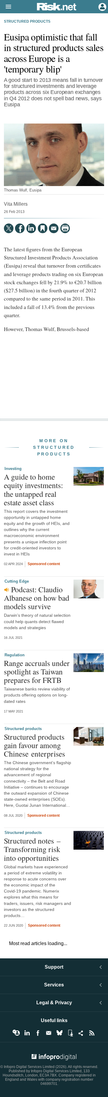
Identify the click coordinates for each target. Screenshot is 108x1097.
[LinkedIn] (31, 228)
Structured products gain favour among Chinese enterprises (34, 745)
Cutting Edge (16, 581)
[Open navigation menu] (5, 7)
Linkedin (27, 1033)
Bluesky (59, 1033)
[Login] (101, 6)
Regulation (14, 655)
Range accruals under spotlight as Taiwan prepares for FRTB (37, 671)
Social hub (81, 1033)
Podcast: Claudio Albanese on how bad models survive (36, 597)
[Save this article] (42, 228)
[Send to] (53, 228)
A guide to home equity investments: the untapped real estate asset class (33, 489)
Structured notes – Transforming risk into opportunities (32, 849)
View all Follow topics (16, 1033)
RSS (91, 1033)
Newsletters (48, 1033)
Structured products (27, 21)
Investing (13, 468)
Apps (70, 1033)
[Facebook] (20, 228)
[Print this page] (65, 228)
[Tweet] (9, 228)
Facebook (37, 1033)
